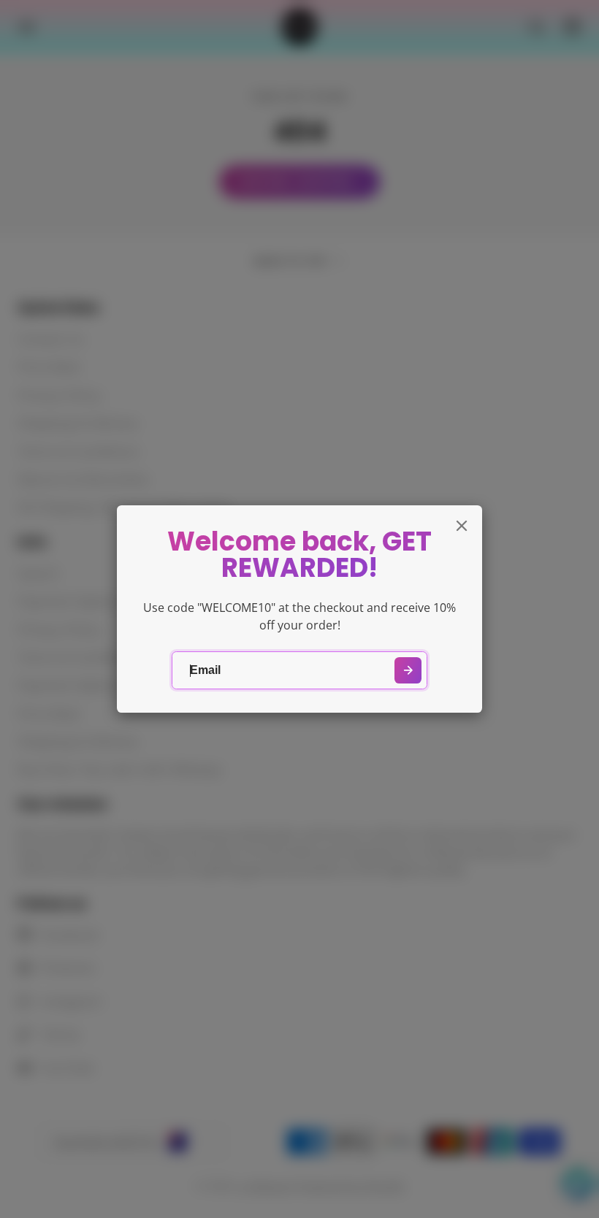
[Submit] (407, 670)
